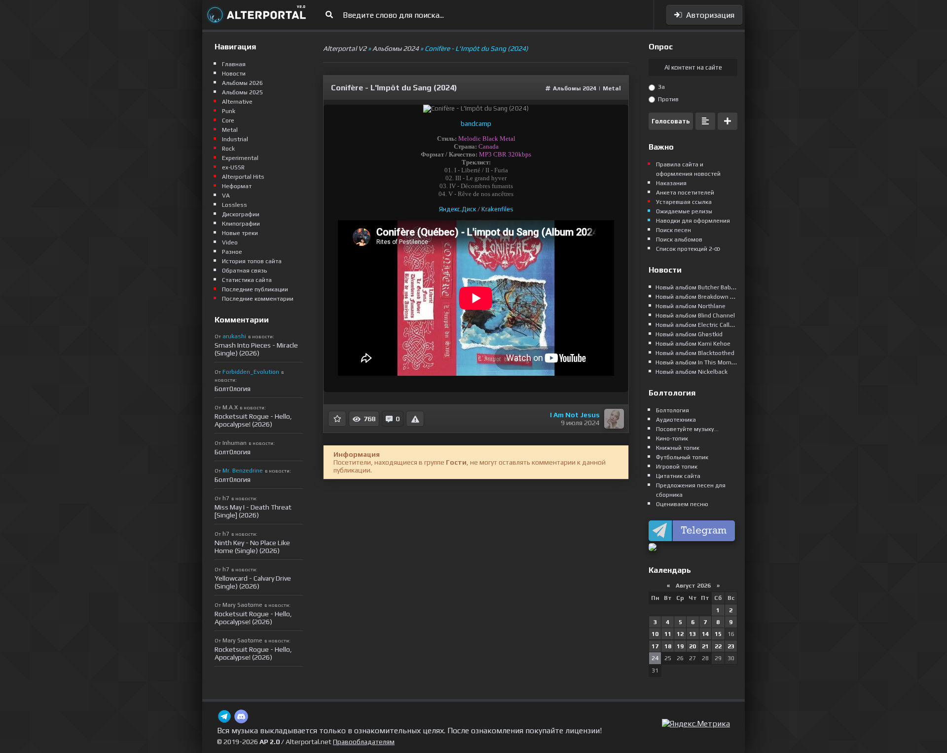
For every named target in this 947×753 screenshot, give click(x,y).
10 (655, 634)
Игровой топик (676, 466)
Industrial (235, 139)
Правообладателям (364, 742)
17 (655, 646)
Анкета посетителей (685, 192)
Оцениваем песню (682, 504)
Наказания (671, 183)
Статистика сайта (247, 280)
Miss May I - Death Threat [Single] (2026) (253, 511)
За (660, 86)
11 (667, 634)
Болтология (672, 410)
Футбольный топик (682, 457)
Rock (228, 148)
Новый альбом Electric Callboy (697, 324)
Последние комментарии (257, 298)
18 (667, 646)
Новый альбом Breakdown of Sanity (705, 296)
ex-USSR (233, 167)
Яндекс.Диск (457, 209)
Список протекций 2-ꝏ (688, 248)
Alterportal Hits (243, 176)
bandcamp (476, 123)
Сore (228, 120)
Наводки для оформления (693, 220)
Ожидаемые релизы (684, 211)
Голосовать (671, 121)
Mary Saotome (242, 604)
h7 (225, 498)
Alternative (237, 101)
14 (705, 634)
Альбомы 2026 (242, 82)
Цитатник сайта (678, 476)
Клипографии (241, 223)
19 (680, 646)
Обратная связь (244, 270)
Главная (234, 64)
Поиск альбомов (679, 239)
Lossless (234, 204)
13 (692, 634)
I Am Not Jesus (575, 415)
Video (230, 242)
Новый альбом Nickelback (692, 371)
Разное (232, 251)
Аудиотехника (676, 419)
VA (226, 195)
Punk (228, 111)
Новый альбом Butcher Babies (697, 287)
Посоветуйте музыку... (687, 429)
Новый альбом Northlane (691, 306)
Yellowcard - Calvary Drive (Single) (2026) (253, 582)
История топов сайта (252, 261)
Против (667, 99)
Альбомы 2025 (242, 92)
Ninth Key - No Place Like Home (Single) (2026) (252, 547)
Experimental (240, 158)
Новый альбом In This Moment (698, 362)
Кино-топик (672, 438)
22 (718, 646)
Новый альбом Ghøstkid (689, 334)
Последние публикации (255, 289)
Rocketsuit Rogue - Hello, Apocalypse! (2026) (253, 420)
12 (680, 634)
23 (731, 646)
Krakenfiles (497, 209)
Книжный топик (677, 447)
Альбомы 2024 (574, 88)
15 (718, 634)
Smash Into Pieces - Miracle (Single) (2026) (256, 349)
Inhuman (234, 442)
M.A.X (230, 407)
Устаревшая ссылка (684, 201)
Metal (612, 88)
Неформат (237, 186)
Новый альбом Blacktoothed (695, 353)
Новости (234, 73)
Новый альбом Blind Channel (695, 315)
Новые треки (240, 233)
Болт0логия (233, 389)
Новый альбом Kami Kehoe (693, 343)
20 (692, 646)
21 (705, 646)
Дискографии (240, 214)
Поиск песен (673, 230)
